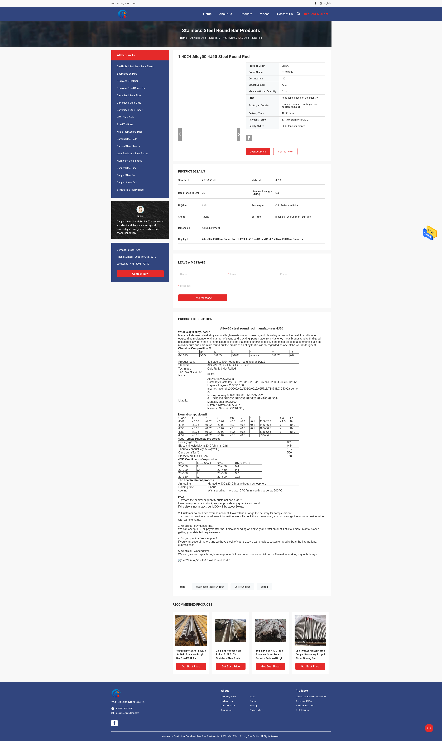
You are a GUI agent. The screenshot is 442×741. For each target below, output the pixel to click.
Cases (253, 701)
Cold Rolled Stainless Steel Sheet (135, 66)
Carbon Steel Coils (127, 139)
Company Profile (228, 696)
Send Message (203, 298)
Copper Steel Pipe (127, 168)
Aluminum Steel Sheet (129, 160)
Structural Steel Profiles (130, 189)
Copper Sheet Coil (127, 182)
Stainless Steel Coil (127, 81)
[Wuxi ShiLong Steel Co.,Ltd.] (122, 13)
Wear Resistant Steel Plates (132, 153)
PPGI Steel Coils (125, 117)
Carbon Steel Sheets (128, 146)
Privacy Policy (256, 710)
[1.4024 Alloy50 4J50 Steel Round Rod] (191, 630)
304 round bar (242, 586)
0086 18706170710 (145, 256)
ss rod (264, 586)
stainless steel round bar (210, 586)
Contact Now (140, 273)
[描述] (298, 14)
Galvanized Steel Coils (129, 102)
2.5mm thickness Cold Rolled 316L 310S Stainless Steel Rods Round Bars (229, 654)
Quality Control (228, 705)
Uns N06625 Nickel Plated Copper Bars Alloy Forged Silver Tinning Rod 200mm (310, 654)
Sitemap (253, 705)
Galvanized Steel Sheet (130, 110)
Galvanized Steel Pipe (129, 95)
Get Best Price (258, 151)
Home (183, 37)
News (252, 696)
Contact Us (226, 710)
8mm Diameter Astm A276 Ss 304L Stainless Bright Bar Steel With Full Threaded (191, 654)
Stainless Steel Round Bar (204, 37)
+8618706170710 (139, 263)
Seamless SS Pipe (127, 73)
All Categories (302, 710)
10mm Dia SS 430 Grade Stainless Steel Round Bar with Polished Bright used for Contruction (270, 654)
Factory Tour (227, 701)
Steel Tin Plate (125, 124)
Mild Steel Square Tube (129, 131)
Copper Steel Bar (126, 175)
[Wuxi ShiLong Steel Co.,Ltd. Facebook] (315, 3)
